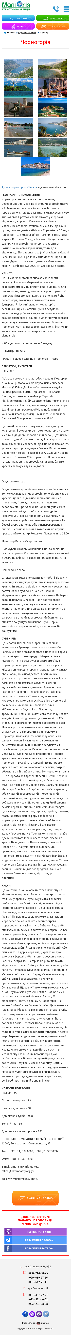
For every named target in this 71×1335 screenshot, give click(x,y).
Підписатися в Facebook (38, 1248)
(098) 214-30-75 (38, 1273)
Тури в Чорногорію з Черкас (19, 187)
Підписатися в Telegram (38, 1239)
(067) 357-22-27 (38, 1295)
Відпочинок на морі (27, 32)
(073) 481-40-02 (38, 1299)
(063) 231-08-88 (38, 1304)
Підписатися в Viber (39, 1231)
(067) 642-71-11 (38, 1282)
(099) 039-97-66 (38, 1277)
